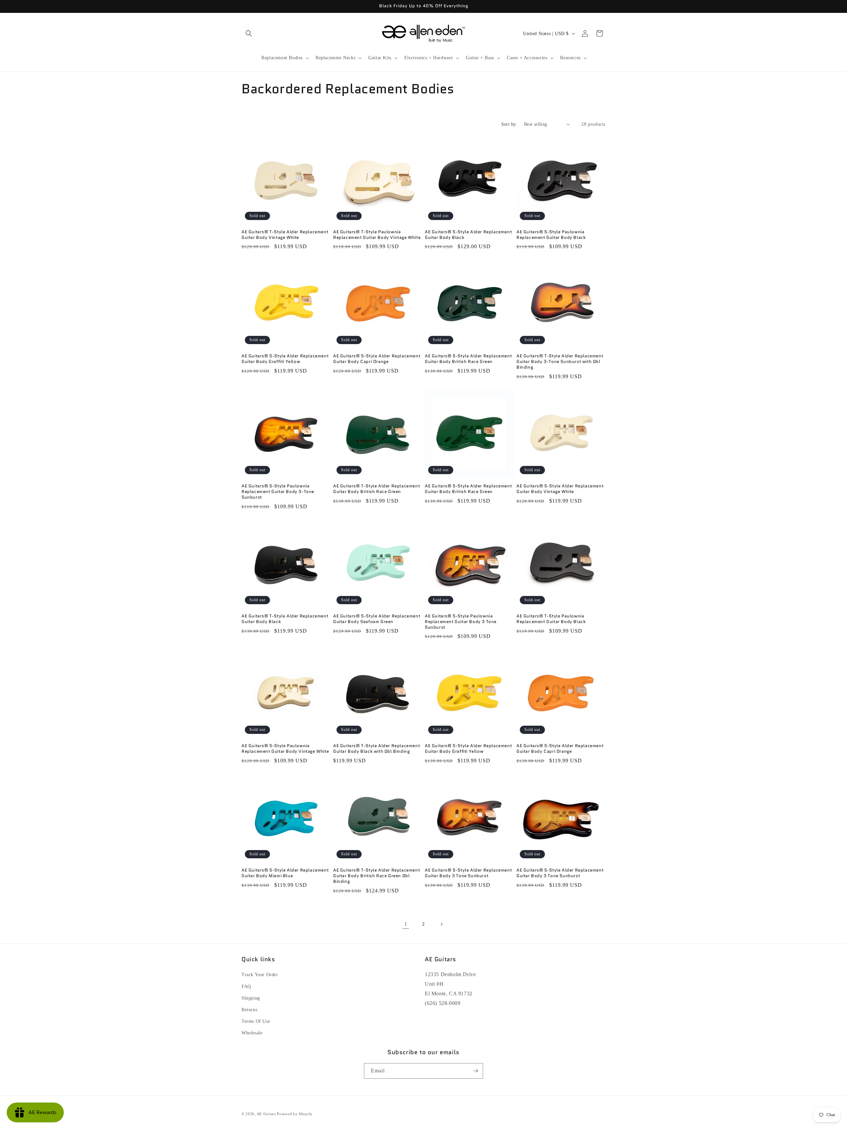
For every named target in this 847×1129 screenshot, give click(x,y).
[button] (249, 33)
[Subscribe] (475, 1071)
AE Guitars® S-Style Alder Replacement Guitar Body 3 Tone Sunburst (468, 873)
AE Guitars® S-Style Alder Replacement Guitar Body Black (468, 235)
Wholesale (252, 1032)
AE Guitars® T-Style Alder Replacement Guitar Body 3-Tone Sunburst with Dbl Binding (559, 361)
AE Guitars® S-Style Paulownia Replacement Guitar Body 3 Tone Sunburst (461, 621)
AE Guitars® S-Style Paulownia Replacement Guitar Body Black (551, 235)
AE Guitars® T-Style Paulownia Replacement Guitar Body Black (551, 619)
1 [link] (405, 924)
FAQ (246, 986)
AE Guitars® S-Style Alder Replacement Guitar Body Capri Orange (376, 359)
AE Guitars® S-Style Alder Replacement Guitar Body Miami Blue (285, 873)
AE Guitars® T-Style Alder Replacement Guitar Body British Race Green (376, 489)
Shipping (251, 998)
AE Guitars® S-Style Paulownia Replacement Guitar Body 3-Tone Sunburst (278, 491)
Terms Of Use (256, 1021)
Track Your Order (260, 974)
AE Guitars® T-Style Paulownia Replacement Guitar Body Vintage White (377, 235)
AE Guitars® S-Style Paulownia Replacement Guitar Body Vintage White (285, 748)
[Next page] (441, 924)
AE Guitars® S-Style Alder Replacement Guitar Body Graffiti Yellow (285, 359)
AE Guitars (266, 1114)
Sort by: (509, 124)
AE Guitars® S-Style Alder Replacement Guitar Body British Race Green (468, 359)
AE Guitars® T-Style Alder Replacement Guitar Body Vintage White (285, 235)
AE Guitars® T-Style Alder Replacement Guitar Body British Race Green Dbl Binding (376, 876)
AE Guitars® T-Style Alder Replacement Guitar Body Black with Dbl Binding (376, 748)
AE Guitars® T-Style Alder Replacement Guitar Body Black (285, 619)
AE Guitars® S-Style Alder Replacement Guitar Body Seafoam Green (376, 619)
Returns (249, 1009)
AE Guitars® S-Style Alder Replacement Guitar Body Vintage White (559, 489)
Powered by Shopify (295, 1114)
